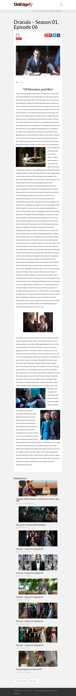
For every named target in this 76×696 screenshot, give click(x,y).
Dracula (18, 38)
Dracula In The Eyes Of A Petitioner (31, 525)
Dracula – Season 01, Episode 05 (29, 621)
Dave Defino (29, 503)
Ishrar (18, 42)
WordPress (17, 693)
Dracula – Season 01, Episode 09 (29, 573)
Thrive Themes (45, 690)
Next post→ (33, 681)
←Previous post (20, 681)
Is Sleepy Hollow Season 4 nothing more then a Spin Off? (37, 500)
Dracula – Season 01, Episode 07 (29, 597)
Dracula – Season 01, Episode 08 (29, 549)
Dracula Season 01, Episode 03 (29, 669)
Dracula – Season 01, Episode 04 (29, 645)
